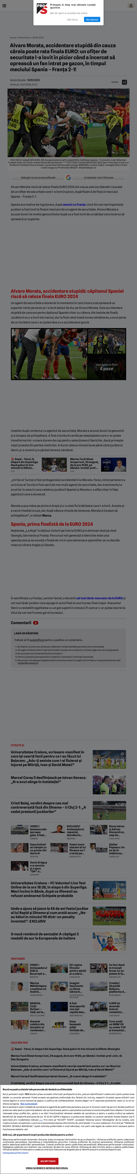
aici (40, 1120)
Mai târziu (72, 19)
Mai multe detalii (28, 1104)
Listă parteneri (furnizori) (15, 1153)
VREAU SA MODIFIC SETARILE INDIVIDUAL (47, 1168)
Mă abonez (92, 19)
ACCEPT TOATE (47, 1161)
